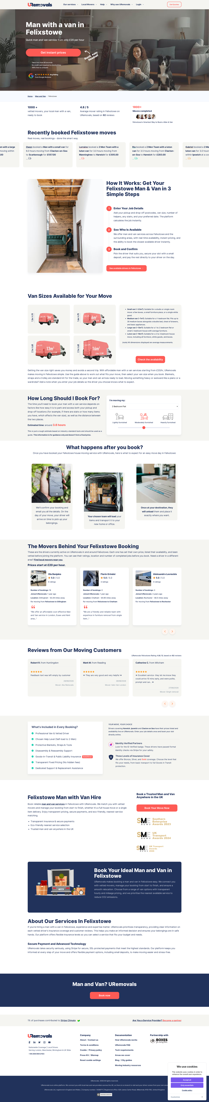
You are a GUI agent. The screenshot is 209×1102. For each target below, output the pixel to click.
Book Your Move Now (156, 808)
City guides (126, 1060)
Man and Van (40, 96)
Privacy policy (95, 1050)
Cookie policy (187, 1090)
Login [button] (138, 4)
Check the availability (150, 359)
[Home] (40, 4)
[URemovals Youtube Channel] (49, 1042)
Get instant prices (53, 52)
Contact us (93, 1040)
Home (30, 96)
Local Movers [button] (88, 4)
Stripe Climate (68, 1020)
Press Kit (84, 1055)
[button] (165, 631)
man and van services (53, 804)
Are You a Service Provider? (157, 1020)
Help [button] (102, 4)
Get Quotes (174, 4)
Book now (104, 995)
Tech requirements (124, 1050)
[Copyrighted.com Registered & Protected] (104, 1094)
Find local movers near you (48, 559)
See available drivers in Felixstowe (125, 268)
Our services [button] (69, 4)
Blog (117, 1060)
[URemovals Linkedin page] (34, 1042)
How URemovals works (126, 1040)
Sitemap (94, 1055)
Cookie (83, 1050)
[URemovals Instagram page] (44, 1042)
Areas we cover (122, 1055)
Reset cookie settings (90, 1060)
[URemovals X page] (39, 1042)
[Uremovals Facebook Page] (29, 1042)
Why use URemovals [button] (120, 4)
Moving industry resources (128, 1065)
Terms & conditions (89, 1045)
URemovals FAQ (122, 1045)
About (83, 1040)
